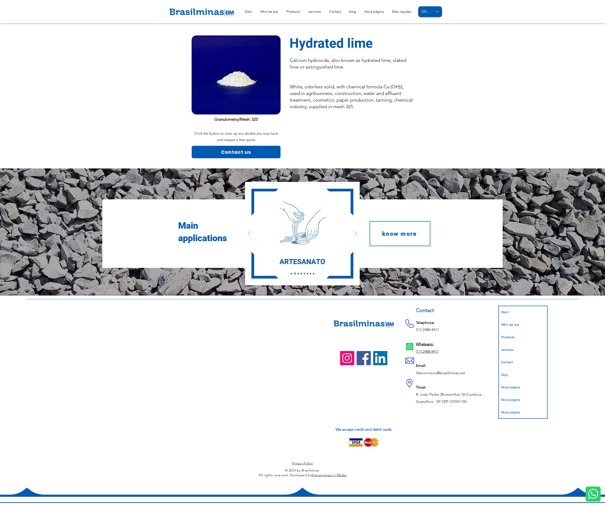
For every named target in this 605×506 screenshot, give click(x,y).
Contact (507, 362)
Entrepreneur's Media (329, 475)
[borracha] (298, 273)
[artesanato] (295, 274)
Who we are (510, 324)
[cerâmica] (301, 273)
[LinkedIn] (380, 358)
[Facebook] (364, 358)
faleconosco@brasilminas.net (440, 373)
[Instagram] (347, 358)
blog (504, 375)
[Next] (355, 233)
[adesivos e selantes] (291, 273)
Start (505, 312)
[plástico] (310, 273)
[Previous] (249, 233)
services (507, 350)
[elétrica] (304, 273)
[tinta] (313, 273)
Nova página (510, 387)
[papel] (307, 273)
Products (507, 337)
